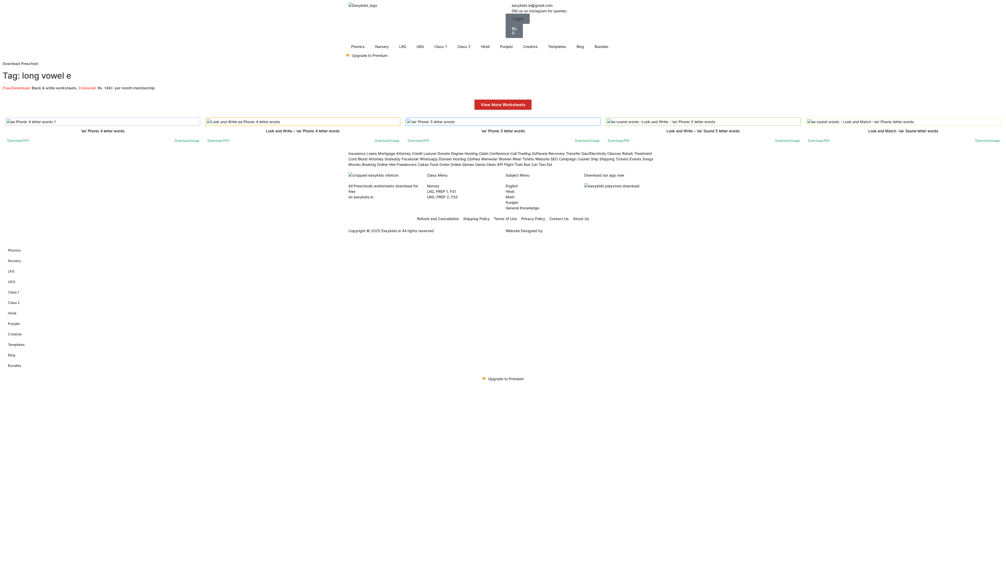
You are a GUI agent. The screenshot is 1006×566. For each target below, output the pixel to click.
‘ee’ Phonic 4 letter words (103, 131)
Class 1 (440, 46)
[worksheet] (31, 121)
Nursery (382, 46)
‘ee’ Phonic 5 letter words (503, 131)
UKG (420, 46)
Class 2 (464, 46)
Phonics (358, 46)
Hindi (485, 46)
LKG (402, 46)
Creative (530, 46)
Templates (557, 46)
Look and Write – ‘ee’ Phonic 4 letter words (303, 131)
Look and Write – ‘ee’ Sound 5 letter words (703, 131)
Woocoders (554, 230)
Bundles (602, 46)
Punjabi (506, 46)
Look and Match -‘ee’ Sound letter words (903, 131)
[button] (518, 19)
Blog (580, 46)
